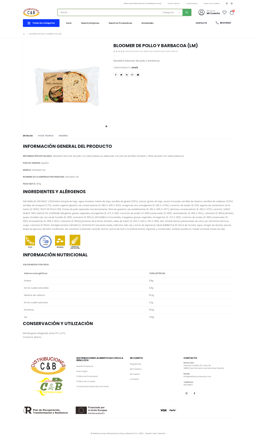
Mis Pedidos (136, 369)
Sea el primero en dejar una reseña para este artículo (152, 51)
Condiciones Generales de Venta (92, 386)
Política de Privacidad (87, 376)
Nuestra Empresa (84, 366)
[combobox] (124, 12)
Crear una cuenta (212, 3)
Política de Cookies (85, 381)
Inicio (24, 34)
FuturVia (161, 433)
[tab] (28, 136)
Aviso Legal (81, 371)
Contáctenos (192, 3)
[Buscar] (186, 12)
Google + (132, 74)
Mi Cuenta (135, 374)
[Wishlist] (224, 12)
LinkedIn (126, 74)
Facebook (115, 74)
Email (137, 74)
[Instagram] (231, 3)
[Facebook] (227, 3)
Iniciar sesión (174, 3)
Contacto (201, 23)
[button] (106, 126)
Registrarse (135, 364)
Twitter (121, 74)
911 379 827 (225, 22)
